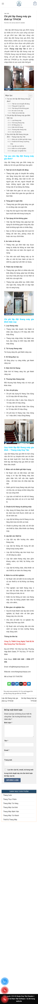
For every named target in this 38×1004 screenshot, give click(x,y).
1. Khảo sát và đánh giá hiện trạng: (21, 139)
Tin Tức (6, 13)
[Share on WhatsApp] (9, 684)
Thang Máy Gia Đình (10, 807)
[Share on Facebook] (13, 684)
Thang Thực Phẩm (10, 799)
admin (22, 23)
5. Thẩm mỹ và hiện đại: (17, 113)
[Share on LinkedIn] (29, 684)
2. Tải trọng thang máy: (17, 123)
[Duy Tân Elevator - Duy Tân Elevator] (19, 3)
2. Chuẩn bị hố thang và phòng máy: (19, 143)
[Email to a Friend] (21, 684)
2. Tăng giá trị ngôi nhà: (17, 106)
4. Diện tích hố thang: (16, 127)
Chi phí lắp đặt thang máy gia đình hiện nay (18, 116)
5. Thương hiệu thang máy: (18, 129)
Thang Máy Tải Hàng (10, 803)
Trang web (8, 760)
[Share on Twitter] (17, 684)
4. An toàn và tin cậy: (16, 110)
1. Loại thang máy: (16, 120)
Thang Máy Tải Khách (11, 815)
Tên (6, 741)
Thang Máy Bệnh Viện (11, 811)
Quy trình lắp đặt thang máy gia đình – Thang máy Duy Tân (17, 135)
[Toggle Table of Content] (29, 96)
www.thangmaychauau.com (21, 672)
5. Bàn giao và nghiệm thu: (18, 151)
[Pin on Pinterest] (25, 684)
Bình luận (8, 723)
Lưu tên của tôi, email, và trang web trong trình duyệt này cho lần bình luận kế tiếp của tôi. (18, 773)
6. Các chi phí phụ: (16, 132)
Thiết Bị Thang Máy (10, 820)
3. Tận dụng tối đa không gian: (19, 108)
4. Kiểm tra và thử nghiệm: (18, 148)
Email (6, 750)
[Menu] (3, 3)
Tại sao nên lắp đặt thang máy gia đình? (18, 100)
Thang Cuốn (7, 795)
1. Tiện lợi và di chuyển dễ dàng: (20, 104)
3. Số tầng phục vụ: (16, 125)
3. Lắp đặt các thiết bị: (17, 146)
